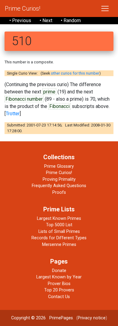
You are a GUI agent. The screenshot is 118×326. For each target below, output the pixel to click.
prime (49, 92)
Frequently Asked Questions (59, 185)
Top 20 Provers (59, 290)
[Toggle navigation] (105, 8)
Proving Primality (59, 179)
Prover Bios (59, 283)
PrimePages (61, 318)
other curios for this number (75, 73)
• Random (71, 20)
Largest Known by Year (59, 277)
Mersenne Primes (59, 244)
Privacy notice (92, 318)
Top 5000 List (59, 224)
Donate (59, 270)
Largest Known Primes (59, 218)
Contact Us (59, 296)
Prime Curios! (22, 8)
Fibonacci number (24, 99)
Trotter (13, 113)
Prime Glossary (59, 166)
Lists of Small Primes (59, 231)
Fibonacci (59, 106)
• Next (46, 20)
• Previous (20, 20)
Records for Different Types (59, 237)
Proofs (59, 192)
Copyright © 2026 (28, 318)
